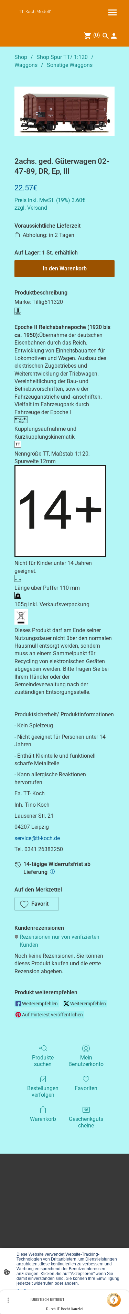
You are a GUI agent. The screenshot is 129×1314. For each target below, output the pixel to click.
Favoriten (86, 1088)
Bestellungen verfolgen (42, 1091)
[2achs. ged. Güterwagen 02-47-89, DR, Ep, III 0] (64, 111)
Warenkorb (43, 1119)
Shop (20, 57)
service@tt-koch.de (37, 838)
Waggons (25, 65)
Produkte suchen (43, 1060)
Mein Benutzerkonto (86, 1060)
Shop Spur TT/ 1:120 (62, 57)
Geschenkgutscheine (86, 1122)
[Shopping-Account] (114, 36)
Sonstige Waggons (70, 65)
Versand (37, 208)
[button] (36, 904)
